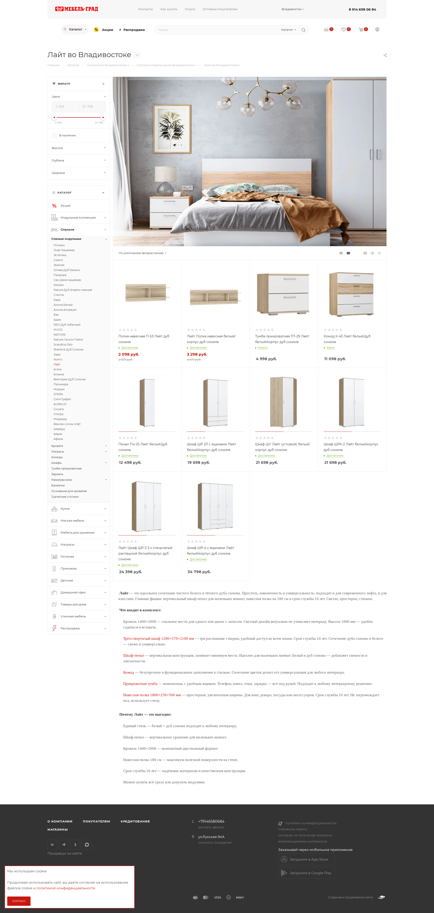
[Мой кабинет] (377, 30)
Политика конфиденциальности (311, 823)
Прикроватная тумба (140, 684)
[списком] (372, 253)
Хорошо (19, 901)
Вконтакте (52, 845)
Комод (128, 672)
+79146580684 (211, 821)
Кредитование (135, 821)
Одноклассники (75, 845)
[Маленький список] (341, 253)
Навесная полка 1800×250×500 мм (152, 695)
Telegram (64, 845)
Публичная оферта (292, 829)
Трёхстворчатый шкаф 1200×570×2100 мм (158, 638)
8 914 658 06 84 (362, 9)
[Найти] (303, 30)
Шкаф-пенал (133, 655)
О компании (60, 821)
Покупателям (96, 821)
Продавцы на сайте (64, 853)
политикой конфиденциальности (65, 888)
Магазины (57, 829)
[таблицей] (379, 253)
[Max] (87, 845)
